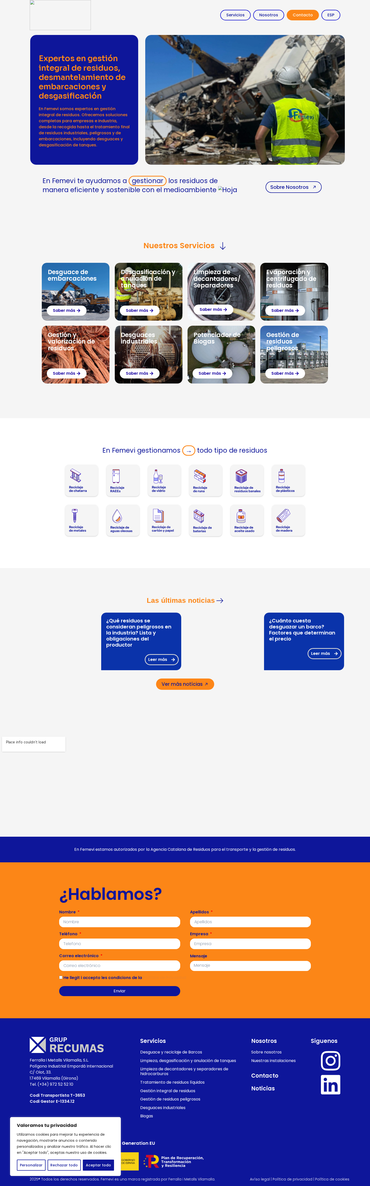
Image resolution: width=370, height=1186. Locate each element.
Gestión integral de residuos (167, 1091)
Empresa (199, 934)
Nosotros (268, 15)
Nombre (68, 912)
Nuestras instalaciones (273, 1061)
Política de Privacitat (165, 978)
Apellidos (200, 912)
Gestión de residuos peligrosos (282, 341)
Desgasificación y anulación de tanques (148, 278)
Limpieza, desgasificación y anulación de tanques (188, 1061)
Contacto (303, 15)
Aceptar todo (98, 1165)
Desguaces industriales (139, 338)
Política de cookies (332, 1179)
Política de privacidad (292, 1179)
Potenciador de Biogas (217, 338)
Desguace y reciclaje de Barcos (171, 1052)
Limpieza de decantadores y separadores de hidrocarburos (184, 1071)
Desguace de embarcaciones (72, 275)
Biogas (146, 1116)
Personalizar (31, 1165)
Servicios (235, 15)
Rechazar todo (64, 1165)
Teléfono (69, 934)
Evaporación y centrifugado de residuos (291, 278)
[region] (65, 1146)
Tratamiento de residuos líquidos (172, 1082)
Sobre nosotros (266, 1052)
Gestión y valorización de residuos (71, 341)
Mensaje (198, 956)
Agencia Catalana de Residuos (180, 849)
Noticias (263, 1088)
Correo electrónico (79, 956)
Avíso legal (260, 1179)
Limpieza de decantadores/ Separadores (217, 278)
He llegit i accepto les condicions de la (124, 978)
